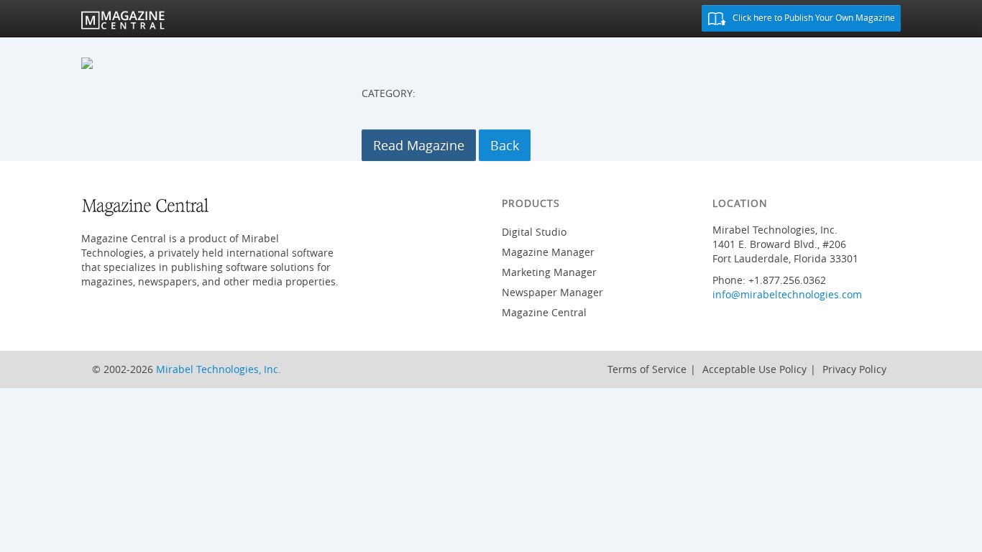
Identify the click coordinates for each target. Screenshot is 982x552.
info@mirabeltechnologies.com (787, 294)
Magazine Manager (548, 252)
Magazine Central (544, 312)
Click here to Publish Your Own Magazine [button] (812, 17)
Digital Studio (534, 232)
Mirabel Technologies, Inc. (218, 369)
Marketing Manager (549, 272)
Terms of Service (647, 369)
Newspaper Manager (552, 292)
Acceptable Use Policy (754, 369)
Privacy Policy (854, 369)
